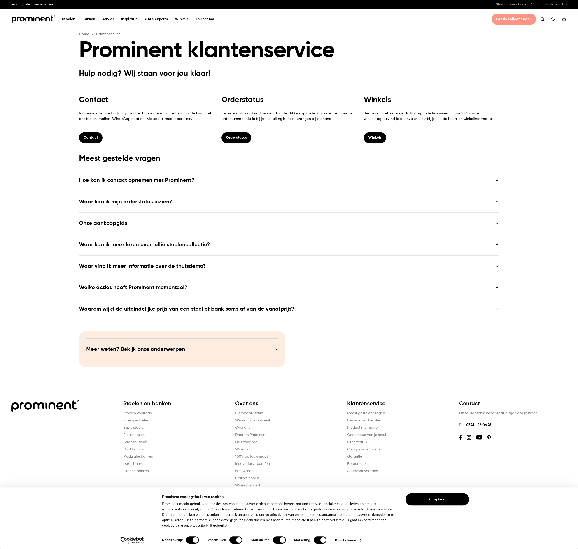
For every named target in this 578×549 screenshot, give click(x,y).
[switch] (235, 540)
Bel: (475, 425)
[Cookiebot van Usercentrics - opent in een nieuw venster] (132, 540)
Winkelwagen (564, 19)
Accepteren (437, 499)
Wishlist (553, 19)
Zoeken (542, 19)
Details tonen (345, 540)
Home (84, 34)
